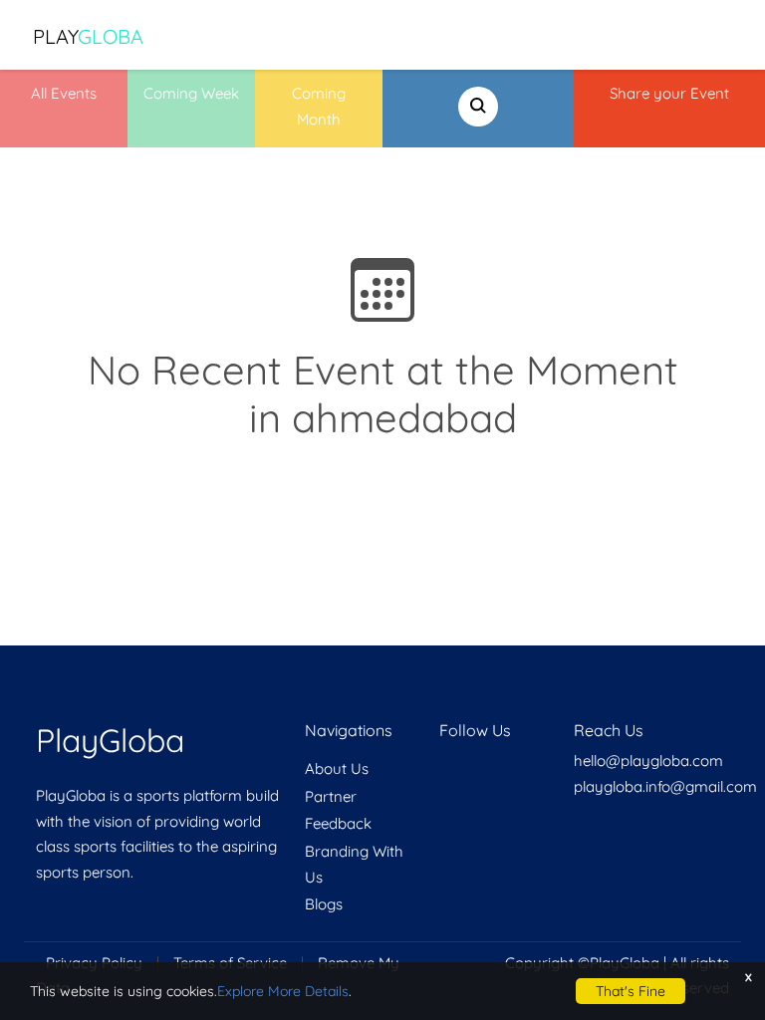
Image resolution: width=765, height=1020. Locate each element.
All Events (64, 93)
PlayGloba (110, 740)
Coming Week (191, 93)
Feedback (338, 823)
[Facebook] (441, 768)
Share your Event (669, 93)
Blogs (324, 903)
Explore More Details (283, 991)
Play (88, 36)
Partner (331, 796)
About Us (337, 768)
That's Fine (630, 991)
